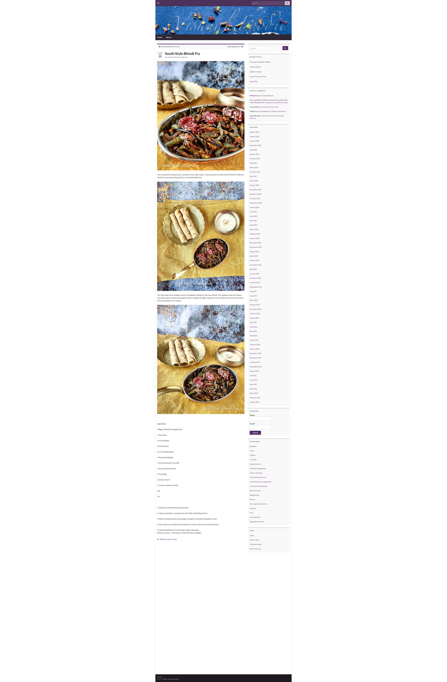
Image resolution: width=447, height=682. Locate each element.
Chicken (253, 455)
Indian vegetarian (182, 57)
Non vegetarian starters (258, 504)
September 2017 (256, 287)
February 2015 (255, 398)
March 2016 (254, 340)
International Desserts (258, 477)
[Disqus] (200, 575)
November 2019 (255, 243)
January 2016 (254, 349)
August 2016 (254, 318)
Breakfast (253, 446)
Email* (252, 423)
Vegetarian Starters (257, 522)
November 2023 (255, 145)
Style (175, 539)
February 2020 (255, 234)
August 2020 (254, 207)
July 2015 (253, 375)
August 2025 (254, 132)
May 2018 (253, 269)
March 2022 (254, 167)
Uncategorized (255, 517)
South (170, 539)
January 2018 (254, 274)
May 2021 (253, 176)
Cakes (252, 451)
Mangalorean (254, 495)
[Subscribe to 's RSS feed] (158, 2)
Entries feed (254, 540)
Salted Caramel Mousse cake (277, 102)
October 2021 (255, 172)
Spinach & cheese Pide (258, 77)
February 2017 (255, 305)
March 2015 (254, 393)
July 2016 (253, 322)
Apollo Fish (254, 81)
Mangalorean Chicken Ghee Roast (273, 111)
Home (159, 37)
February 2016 (255, 344)
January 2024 (254, 141)
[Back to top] (442, 677)
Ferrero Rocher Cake (270, 107)
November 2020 (255, 194)
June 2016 (253, 327)
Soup (251, 513)
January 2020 (254, 238)
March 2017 (254, 300)
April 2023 (253, 150)
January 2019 (254, 260)
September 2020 (256, 203)
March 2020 (254, 229)
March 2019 (254, 256)
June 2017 (253, 296)
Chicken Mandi (255, 67)
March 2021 (254, 181)
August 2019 (254, 252)
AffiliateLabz (254, 96)
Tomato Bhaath (267, 96)
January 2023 (254, 154)
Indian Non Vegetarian (258, 468)
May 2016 (253, 331)
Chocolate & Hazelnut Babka (260, 62)
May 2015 (253, 384)
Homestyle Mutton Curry (170, 47)
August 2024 (254, 136)
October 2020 (255, 198)
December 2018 (255, 265)
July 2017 (253, 291)
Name (252, 415)
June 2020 (253, 216)
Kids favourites (255, 491)
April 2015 (253, 389)
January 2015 (254, 402)
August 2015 (254, 371)
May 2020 (253, 221)
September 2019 (256, 247)
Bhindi (162, 539)
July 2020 (253, 212)
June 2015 (253, 380)
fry (166, 539)
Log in (252, 535)
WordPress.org (255, 549)
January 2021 (254, 185)
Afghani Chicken (256, 72)
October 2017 (255, 283)
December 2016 (255, 309)
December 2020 (255, 190)
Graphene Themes (173, 679)
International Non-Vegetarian (260, 482)
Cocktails (253, 460)
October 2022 (255, 159)
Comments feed (255, 544)
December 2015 (255, 353)
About (168, 37)
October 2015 (255, 362)
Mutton (252, 499)
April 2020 (253, 225)
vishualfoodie (171, 57)
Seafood (253, 508)
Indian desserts (255, 464)
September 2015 (256, 367)
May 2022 (253, 163)
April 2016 (253, 336)
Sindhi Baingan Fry (233, 47)
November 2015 (255, 358)
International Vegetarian (259, 486)
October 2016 (255, 314)
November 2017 (255, 278)
